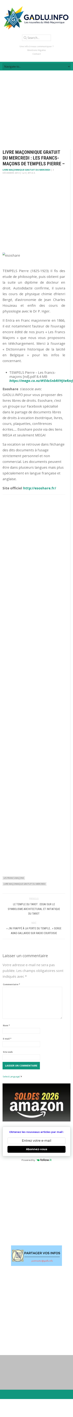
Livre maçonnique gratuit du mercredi (26, 169)
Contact (36, 53)
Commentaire (11, 984)
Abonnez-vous (36, 1149)
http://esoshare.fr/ (39, 488)
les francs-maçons (14, 878)
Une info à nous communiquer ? (37, 46)
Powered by (28, 1160)
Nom (6, 1025)
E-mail (7, 1038)
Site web (8, 1051)
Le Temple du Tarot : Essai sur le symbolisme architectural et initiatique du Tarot (34, 909)
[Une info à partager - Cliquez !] (36, 1255)
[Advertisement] (36, 106)
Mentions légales (36, 50)
